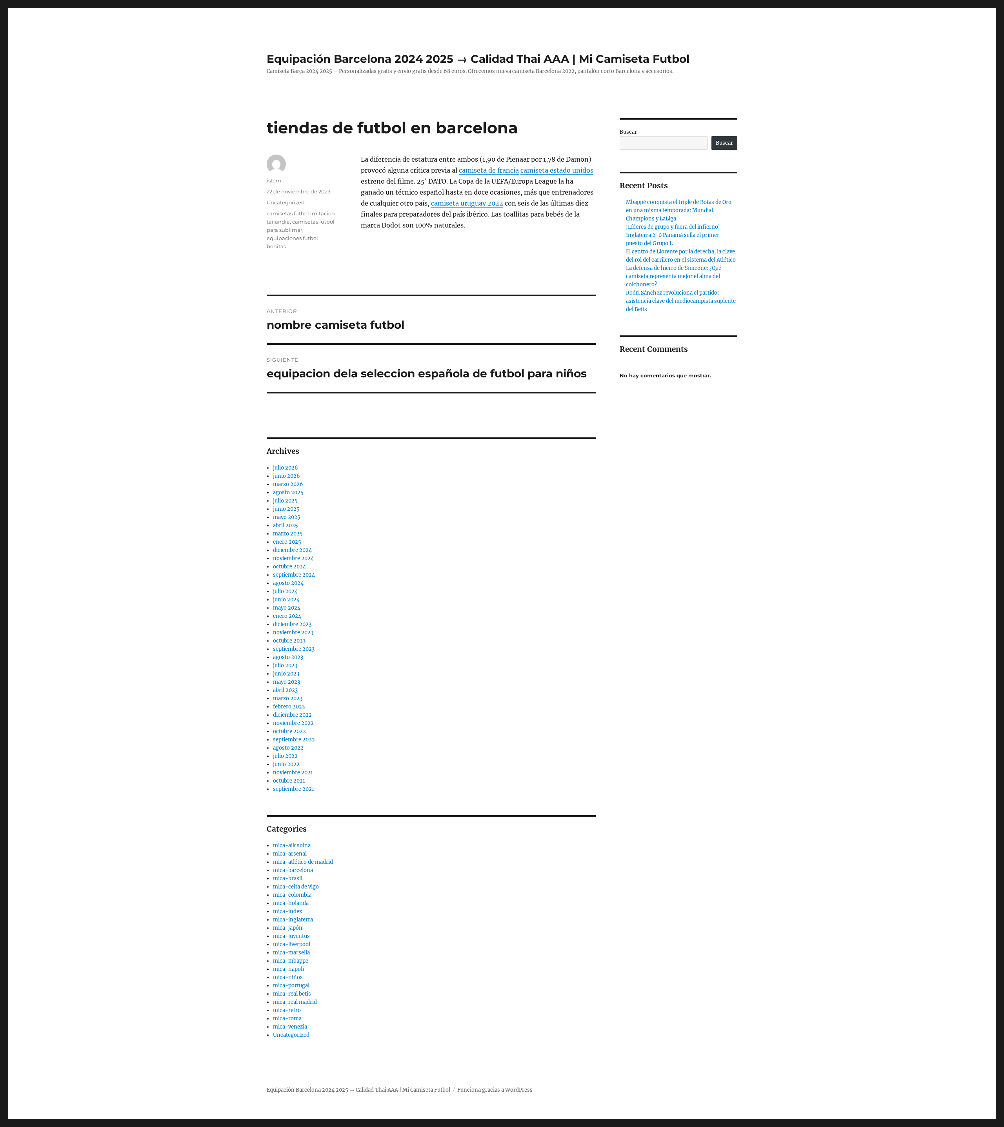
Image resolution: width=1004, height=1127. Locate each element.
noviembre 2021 (293, 772)
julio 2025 (285, 500)
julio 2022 (285, 756)
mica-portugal (291, 985)
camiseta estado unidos (556, 170)
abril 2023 (285, 690)
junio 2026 (286, 476)
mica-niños (288, 977)
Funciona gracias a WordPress (495, 1090)
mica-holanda (291, 903)
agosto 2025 (288, 492)
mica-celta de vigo (296, 886)
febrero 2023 (289, 706)
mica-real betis (292, 993)
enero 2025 (287, 542)
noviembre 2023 (293, 632)
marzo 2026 (288, 484)
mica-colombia (292, 895)
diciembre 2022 (292, 715)
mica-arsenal (290, 853)
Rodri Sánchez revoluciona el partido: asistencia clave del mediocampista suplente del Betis (681, 301)
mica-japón (287, 928)
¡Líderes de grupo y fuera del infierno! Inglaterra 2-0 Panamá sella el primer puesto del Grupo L (673, 235)
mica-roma (287, 1018)
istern (274, 180)
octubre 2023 (289, 640)
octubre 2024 (289, 566)
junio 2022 (286, 764)
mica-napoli (288, 969)
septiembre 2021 (293, 789)
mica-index (287, 911)
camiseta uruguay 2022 (467, 203)
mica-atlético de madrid (303, 862)
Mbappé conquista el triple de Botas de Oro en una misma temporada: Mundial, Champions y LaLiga (678, 210)
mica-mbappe (290, 961)
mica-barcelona (293, 870)
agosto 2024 (288, 583)
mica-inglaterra (293, 919)
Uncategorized (286, 202)
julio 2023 (285, 665)
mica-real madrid (295, 1002)
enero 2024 (287, 616)
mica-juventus (291, 936)
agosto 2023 (288, 657)
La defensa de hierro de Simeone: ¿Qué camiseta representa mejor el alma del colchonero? (673, 276)
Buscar (628, 132)
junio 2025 (286, 509)
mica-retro (287, 1010)
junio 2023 (286, 673)
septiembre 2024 (294, 575)
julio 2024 (285, 591)
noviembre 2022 (293, 723)
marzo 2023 (287, 698)
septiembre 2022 (294, 739)
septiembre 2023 (294, 649)
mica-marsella (291, 952)
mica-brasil (287, 878)
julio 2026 (285, 467)
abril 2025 (285, 525)
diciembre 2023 (292, 624)
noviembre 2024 (293, 558)
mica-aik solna (292, 845)
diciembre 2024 (292, 550)
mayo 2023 (286, 682)
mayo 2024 (286, 607)
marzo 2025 (288, 533)
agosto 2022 (288, 748)
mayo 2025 (286, 517)
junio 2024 (286, 599)
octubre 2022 (289, 731)
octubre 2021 (289, 780)
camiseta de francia (489, 170)
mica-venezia (290, 1026)
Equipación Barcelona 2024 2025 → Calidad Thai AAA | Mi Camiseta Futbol (478, 59)
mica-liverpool (291, 944)
